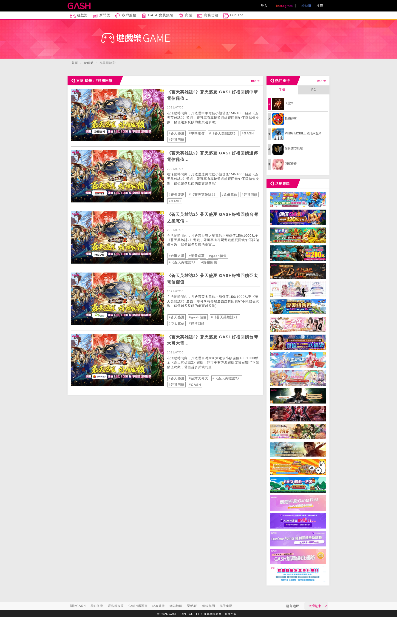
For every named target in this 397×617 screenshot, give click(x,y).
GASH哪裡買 (137, 606)
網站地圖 (176, 606)
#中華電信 (197, 133)
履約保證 (96, 606)
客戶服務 (128, 15)
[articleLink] (117, 115)
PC (313, 89)
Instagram (284, 6)
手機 (282, 89)
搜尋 (320, 6)
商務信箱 (210, 15)
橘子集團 (226, 606)
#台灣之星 (176, 256)
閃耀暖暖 (291, 163)
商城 (188, 15)
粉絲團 (306, 6)
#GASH (248, 133)
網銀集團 (208, 606)
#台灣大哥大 (198, 378)
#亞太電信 (176, 323)
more (255, 81)
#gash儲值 (218, 256)
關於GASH (78, 606)
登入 (264, 6)
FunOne (236, 15)
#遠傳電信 (229, 194)
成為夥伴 (158, 606)
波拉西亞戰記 (294, 148)
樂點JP (192, 606)
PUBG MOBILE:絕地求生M (303, 133)
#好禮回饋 (176, 140)
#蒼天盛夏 (176, 133)
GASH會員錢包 (160, 15)
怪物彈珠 (291, 118)
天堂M (289, 103)
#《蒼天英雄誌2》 (223, 133)
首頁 (75, 63)
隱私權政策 (116, 606)
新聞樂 (104, 15)
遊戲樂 (82, 15)
